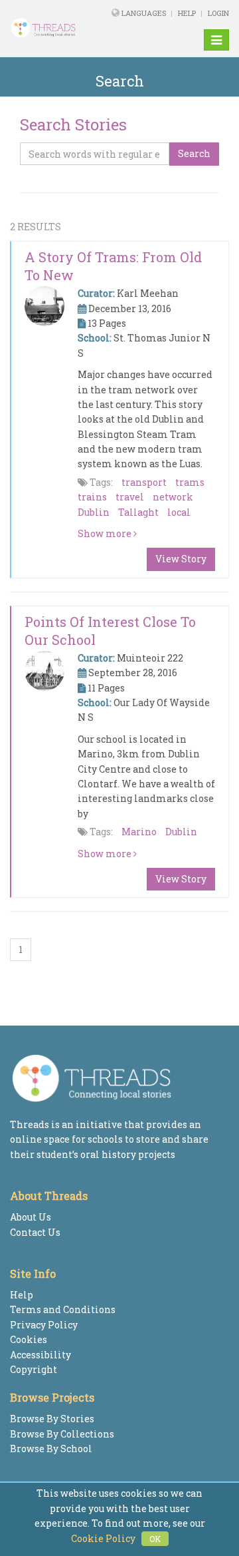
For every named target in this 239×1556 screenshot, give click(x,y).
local (179, 512)
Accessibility (40, 1354)
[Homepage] (49, 28)
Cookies (28, 1339)
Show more (105, 533)
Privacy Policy (44, 1324)
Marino (139, 831)
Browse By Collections (62, 1434)
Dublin (94, 512)
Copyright (33, 1369)
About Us (30, 1217)
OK (155, 1538)
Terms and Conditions (63, 1309)
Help (187, 13)
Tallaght (138, 512)
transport (144, 482)
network (173, 496)
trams (189, 482)
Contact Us (35, 1232)
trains (92, 496)
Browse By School (51, 1448)
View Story (180, 558)
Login (218, 13)
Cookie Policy (103, 1538)
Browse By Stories (52, 1418)
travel (130, 496)
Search (194, 153)
